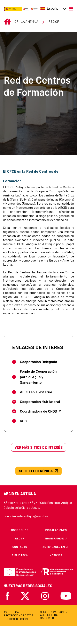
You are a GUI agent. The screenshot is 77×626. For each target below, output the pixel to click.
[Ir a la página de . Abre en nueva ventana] (25, 8)
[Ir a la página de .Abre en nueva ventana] (13, 8)
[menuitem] (20, 530)
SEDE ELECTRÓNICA (36, 471)
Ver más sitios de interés (39, 447)
